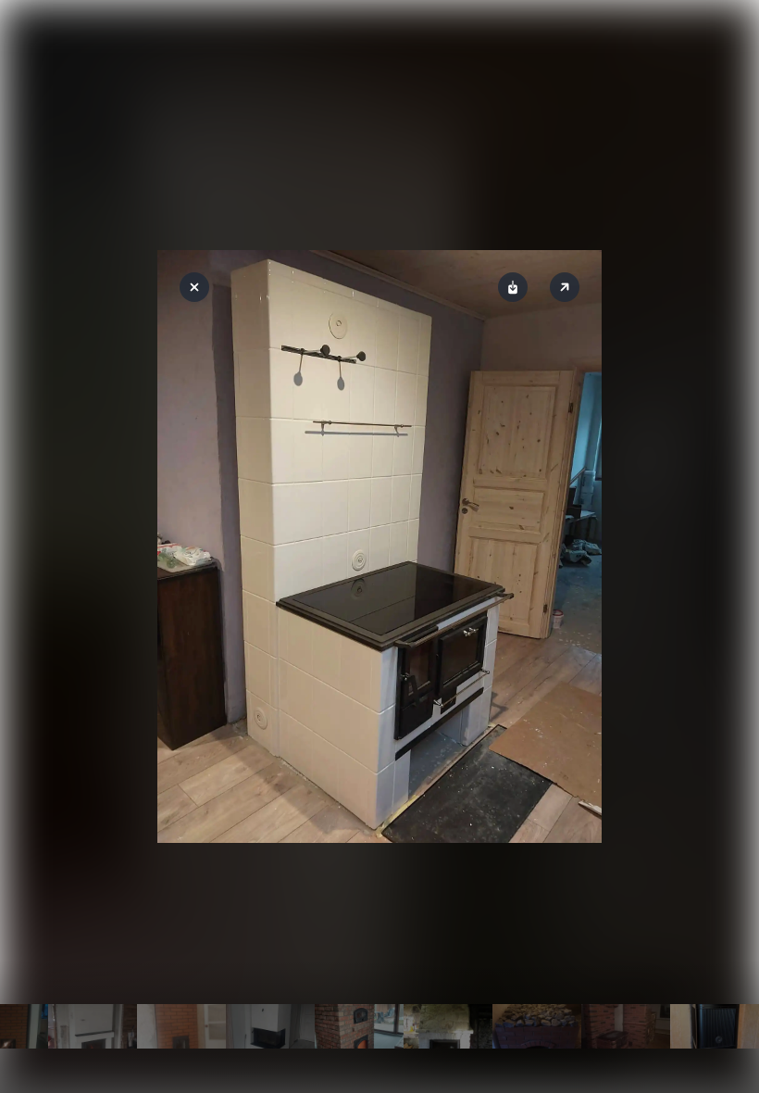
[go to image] (92, 1026)
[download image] (513, 287)
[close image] (194, 287)
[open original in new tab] (564, 287)
